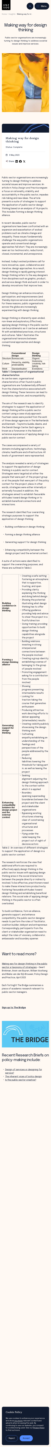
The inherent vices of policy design (23, 1077)
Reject (12, 1438)
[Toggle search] (30, 6)
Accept (26, 1438)
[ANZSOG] (6, 5)
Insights (12, 14)
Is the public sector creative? (20, 1080)
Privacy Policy (38, 1428)
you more (18, 1421)
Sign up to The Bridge (14, 1008)
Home (4, 14)
